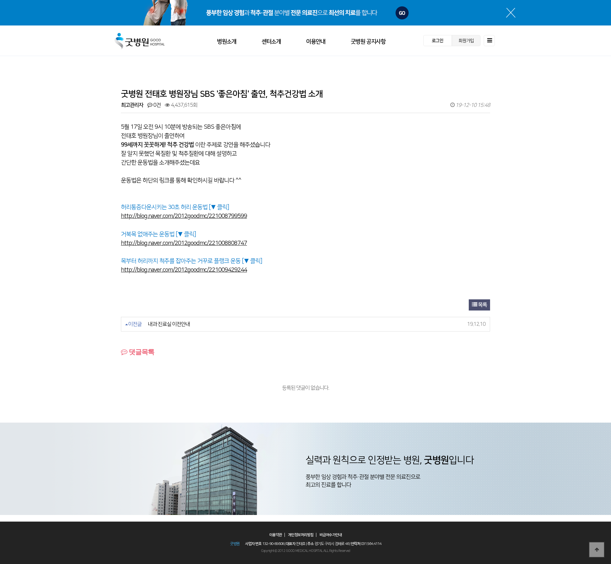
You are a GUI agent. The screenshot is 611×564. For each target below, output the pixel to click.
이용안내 (315, 42)
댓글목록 (140, 351)
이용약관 (275, 535)
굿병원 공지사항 (368, 42)
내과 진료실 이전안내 (169, 324)
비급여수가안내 (331, 535)
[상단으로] (597, 550)
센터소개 (271, 42)
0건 (156, 105)
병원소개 (226, 42)
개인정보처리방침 (300, 535)
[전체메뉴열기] (489, 40)
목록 (482, 305)
